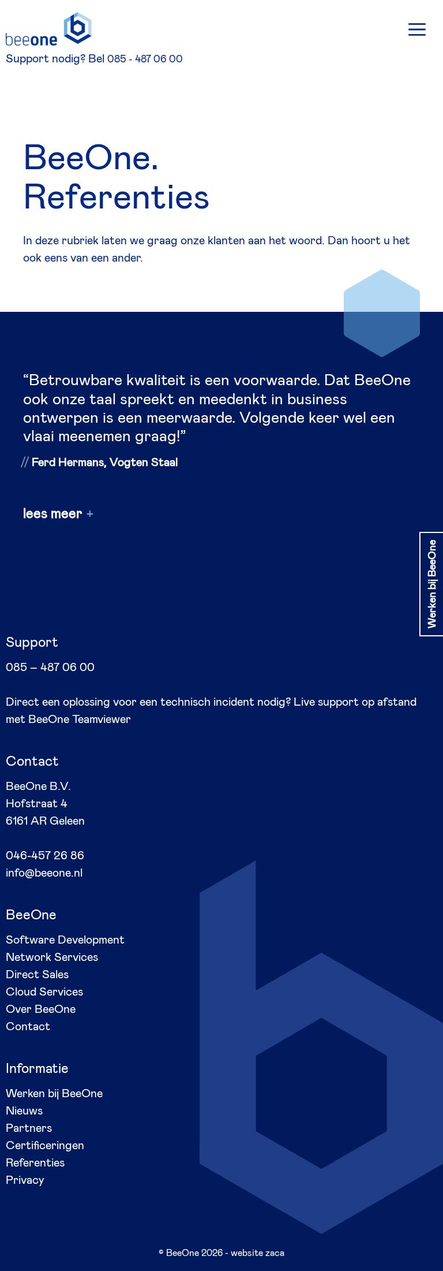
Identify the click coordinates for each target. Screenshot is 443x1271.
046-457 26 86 (45, 855)
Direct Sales (37, 974)
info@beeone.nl (44, 872)
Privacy (25, 1179)
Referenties (35, 1162)
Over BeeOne (41, 1008)
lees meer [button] (52, 513)
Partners (29, 1127)
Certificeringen (45, 1144)
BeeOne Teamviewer (79, 718)
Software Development (65, 939)
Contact (28, 1026)
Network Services (52, 956)
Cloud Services (44, 991)
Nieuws (24, 1110)
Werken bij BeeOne (54, 1092)
